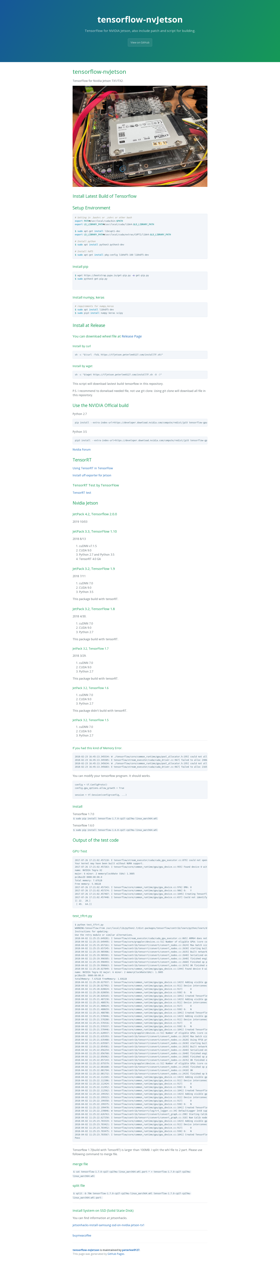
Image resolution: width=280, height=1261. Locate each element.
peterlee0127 (130, 1250)
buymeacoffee (82, 1235)
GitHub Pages (116, 1254)
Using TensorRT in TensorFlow (93, 468)
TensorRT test (82, 493)
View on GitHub (140, 42)
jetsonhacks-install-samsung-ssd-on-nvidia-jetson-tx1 (109, 1225)
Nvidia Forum (82, 449)
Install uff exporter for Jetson (92, 475)
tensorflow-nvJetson (86, 1250)
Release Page (132, 336)
